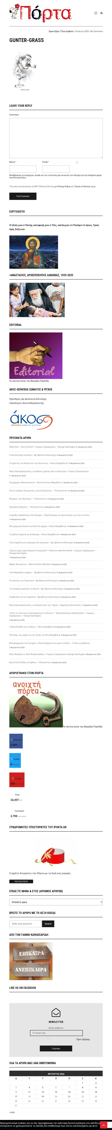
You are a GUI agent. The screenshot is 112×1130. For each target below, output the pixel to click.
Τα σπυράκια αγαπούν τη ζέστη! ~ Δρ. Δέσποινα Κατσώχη (36, 589)
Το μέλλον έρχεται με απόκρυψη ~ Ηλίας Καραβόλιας (34, 534)
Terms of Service (82, 186)
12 (43, 1092)
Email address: (56, 1028)
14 (69, 1092)
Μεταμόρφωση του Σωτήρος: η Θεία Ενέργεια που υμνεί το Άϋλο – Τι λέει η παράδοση (49, 643)
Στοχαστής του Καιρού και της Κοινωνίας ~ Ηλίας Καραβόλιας (38, 463)
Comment (14, 115)
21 (69, 1096)
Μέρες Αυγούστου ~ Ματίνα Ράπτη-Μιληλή (29, 564)
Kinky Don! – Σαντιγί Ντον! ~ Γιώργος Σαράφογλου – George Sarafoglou (42, 447)
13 (56, 1092)
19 (43, 1096)
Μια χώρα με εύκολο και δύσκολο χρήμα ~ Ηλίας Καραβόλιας (38, 526)
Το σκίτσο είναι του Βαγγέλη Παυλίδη (29, 381)
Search (48, 923)
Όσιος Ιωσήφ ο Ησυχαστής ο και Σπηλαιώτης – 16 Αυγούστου (38, 490)
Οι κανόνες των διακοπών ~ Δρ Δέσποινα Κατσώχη (33, 580)
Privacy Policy (64, 186)
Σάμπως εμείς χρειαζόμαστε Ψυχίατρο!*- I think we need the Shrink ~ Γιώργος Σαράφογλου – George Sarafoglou (52, 551)
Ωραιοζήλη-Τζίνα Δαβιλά (61, 31)
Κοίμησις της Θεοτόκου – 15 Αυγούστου (28, 499)
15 (83, 1092)
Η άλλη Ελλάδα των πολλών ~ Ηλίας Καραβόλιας (32, 627)
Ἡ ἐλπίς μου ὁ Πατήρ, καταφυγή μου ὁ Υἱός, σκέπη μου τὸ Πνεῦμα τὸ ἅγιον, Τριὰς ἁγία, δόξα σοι (54, 227)
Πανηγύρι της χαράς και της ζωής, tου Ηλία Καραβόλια (35, 635)
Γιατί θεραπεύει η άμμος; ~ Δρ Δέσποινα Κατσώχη (32, 572)
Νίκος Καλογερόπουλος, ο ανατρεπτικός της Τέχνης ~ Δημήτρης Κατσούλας (45, 605)
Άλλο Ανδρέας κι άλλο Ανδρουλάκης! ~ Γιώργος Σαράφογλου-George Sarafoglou (47, 654)
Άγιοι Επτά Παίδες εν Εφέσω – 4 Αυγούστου (30, 662)
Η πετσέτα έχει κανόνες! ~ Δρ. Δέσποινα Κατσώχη (32, 455)
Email (45, 162)
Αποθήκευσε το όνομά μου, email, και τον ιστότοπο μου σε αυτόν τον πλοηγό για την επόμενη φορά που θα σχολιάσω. (55, 176)
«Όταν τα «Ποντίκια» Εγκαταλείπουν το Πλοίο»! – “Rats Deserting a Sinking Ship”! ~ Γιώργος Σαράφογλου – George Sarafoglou (51, 614)
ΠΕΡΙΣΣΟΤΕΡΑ (21, 882)
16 (96, 1092)
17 (16, 1096)
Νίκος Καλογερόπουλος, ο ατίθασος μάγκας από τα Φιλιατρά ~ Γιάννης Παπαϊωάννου (49, 471)
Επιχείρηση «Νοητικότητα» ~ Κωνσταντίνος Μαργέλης (35, 482)
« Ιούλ (12, 1112)
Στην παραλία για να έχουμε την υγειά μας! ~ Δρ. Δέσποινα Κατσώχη (41, 542)
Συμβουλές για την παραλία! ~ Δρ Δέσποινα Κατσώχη (34, 597)
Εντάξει (4, 1128)
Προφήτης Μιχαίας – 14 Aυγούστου (26, 507)
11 (29, 1092)
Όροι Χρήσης (83, 1039)
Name (12, 162)
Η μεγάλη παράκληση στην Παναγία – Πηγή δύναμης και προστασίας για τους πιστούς (49, 515)
